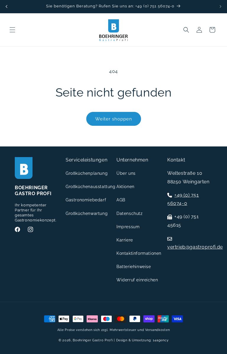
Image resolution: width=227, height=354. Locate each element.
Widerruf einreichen (137, 280)
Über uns (126, 173)
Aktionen (125, 186)
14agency (161, 340)
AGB (120, 200)
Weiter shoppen (113, 119)
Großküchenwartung (87, 213)
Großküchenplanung (87, 173)
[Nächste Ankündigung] (220, 6)
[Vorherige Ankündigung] (6, 6)
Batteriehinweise (133, 266)
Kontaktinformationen (138, 253)
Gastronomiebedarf (86, 200)
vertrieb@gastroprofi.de (195, 247)
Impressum (128, 226)
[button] (12, 29)
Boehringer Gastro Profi (93, 340)
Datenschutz (129, 213)
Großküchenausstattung (91, 186)
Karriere (124, 240)
